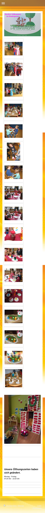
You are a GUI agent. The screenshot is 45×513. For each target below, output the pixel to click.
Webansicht (37, 508)
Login (39, 506)
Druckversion (11, 506)
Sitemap (21, 506)
